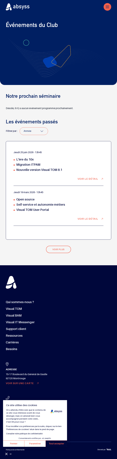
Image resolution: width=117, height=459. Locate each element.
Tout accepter (56, 443)
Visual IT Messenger (20, 322)
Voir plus (58, 249)
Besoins (11, 349)
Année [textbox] (27, 131)
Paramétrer (35, 443)
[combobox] (34, 131)
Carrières (12, 342)
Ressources (14, 335)
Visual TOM (14, 308)
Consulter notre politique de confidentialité (24, 434)
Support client (16, 329)
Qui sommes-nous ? (20, 302)
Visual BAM (14, 315)
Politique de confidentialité (15, 450)
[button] (6, 453)
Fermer (13, 443)
